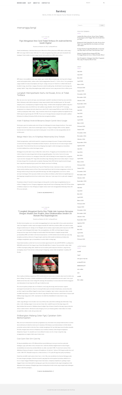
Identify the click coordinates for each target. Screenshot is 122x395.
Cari (102, 25)
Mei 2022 (79, 229)
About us (36, 3)
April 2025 (80, 120)
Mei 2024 (79, 155)
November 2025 (81, 97)
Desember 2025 (81, 94)
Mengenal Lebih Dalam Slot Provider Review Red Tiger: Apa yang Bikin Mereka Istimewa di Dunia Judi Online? (90, 44)
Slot (29, 3)
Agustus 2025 (81, 107)
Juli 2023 (79, 187)
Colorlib (58, 389)
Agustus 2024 (81, 145)
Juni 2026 (79, 74)
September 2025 (81, 103)
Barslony (61, 11)
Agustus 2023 (81, 184)
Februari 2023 (81, 203)
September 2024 (81, 142)
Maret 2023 (80, 200)
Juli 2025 (79, 110)
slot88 (79, 251)
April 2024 (80, 158)
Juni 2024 (79, 152)
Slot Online (45, 36)
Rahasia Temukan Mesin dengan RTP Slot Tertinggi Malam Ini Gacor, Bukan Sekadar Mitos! (90, 54)
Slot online (80, 280)
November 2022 (81, 213)
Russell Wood (53, 46)
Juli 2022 (79, 226)
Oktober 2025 (81, 100)
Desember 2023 (81, 171)
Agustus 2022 (81, 223)
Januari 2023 (80, 207)
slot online (80, 269)
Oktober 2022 (81, 216)
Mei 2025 (79, 116)
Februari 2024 (81, 165)
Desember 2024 (81, 133)
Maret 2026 (80, 84)
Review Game (21, 3)
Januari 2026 (80, 91)
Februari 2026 (81, 87)
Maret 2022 (80, 236)
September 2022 (81, 220)
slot (78, 273)
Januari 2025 (80, 129)
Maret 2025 (80, 123)
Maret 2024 (80, 162)
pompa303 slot (81, 262)
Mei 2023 (79, 194)
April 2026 (80, 81)
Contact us (46, 3)
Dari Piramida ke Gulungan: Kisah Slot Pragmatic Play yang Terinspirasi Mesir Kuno (90, 58)
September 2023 (81, 181)
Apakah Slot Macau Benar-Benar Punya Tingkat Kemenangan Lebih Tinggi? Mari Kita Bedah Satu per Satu (90, 38)
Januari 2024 (80, 168)
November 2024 (81, 136)
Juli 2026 (79, 71)
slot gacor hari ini (82, 258)
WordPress (72, 389)
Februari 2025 (81, 126)
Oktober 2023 (81, 178)
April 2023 (80, 197)
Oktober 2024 (81, 139)
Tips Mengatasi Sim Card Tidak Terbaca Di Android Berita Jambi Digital (45, 42)
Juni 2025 (79, 113)
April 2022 (80, 232)
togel (78, 255)
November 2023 (81, 174)
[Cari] (104, 3)
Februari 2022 (81, 239)
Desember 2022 (81, 210)
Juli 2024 (79, 149)
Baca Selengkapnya (46, 192)
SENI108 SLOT (81, 265)
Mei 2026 (79, 78)
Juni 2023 (79, 191)
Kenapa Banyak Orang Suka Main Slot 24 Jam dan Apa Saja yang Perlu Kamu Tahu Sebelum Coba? (90, 49)
